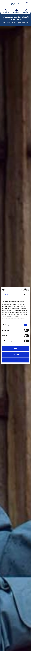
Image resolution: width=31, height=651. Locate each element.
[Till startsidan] (15, 3)
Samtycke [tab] (6, 295)
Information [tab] (15, 295)
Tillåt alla (15, 348)
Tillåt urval (15, 354)
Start (3, 23)
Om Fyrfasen (11, 23)
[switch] (26, 330)
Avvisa (15, 360)
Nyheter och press (23, 23)
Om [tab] (25, 295)
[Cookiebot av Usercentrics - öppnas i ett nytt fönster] (22, 289)
